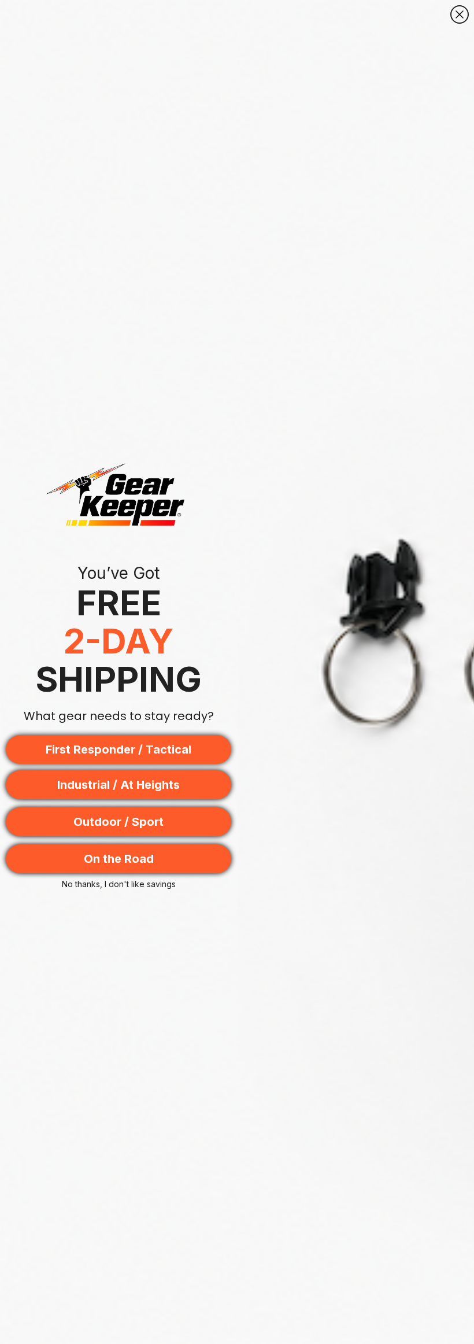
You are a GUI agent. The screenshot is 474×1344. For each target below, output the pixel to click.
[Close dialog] (459, 14)
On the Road (119, 859)
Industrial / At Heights (118, 785)
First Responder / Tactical (118, 749)
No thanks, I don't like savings (119, 884)
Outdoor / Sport (118, 822)
